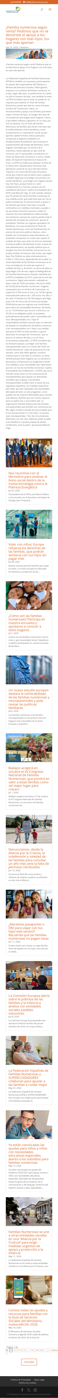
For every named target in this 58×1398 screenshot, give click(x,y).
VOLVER (29, 1362)
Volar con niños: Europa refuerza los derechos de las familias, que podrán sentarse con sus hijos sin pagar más (27, 551)
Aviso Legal (39, 1379)
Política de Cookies (27, 1383)
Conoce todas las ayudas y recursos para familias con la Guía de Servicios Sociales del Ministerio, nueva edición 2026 (28, 1317)
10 (32, 1350)
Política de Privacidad (21, 1379)
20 (37, 1350)
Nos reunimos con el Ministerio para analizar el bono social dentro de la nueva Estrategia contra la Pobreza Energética (27, 480)
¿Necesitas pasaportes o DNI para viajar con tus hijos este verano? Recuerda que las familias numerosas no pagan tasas (28, 931)
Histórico (24, 47)
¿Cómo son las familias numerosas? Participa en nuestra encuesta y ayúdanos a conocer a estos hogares (26, 622)
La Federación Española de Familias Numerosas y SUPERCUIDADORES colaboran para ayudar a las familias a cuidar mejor (28, 1077)
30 (41, 1350)
